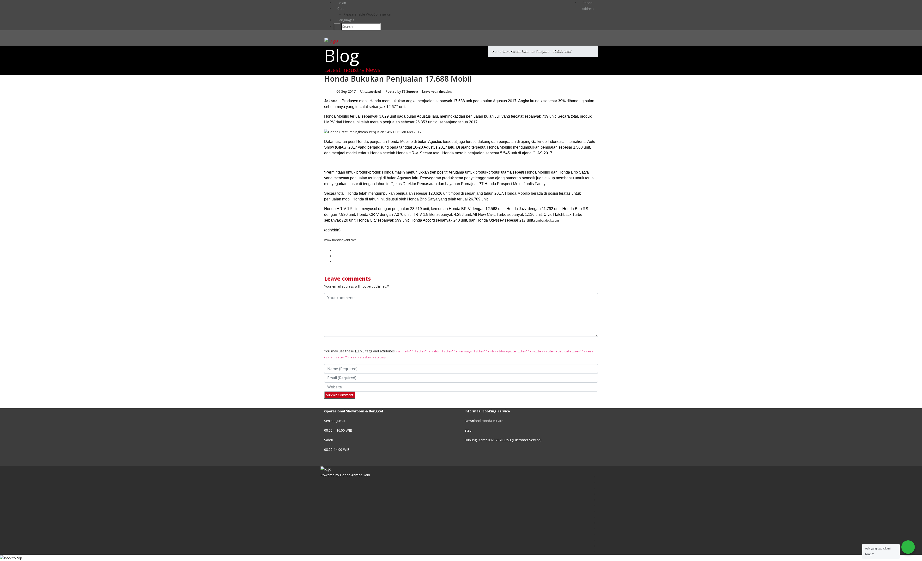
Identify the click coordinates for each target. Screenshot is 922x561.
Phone (587, 2)
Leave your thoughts (437, 91)
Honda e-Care (492, 420)
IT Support (410, 91)
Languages (345, 20)
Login (341, 2)
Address (587, 8)
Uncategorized (370, 91)
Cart (340, 8)
